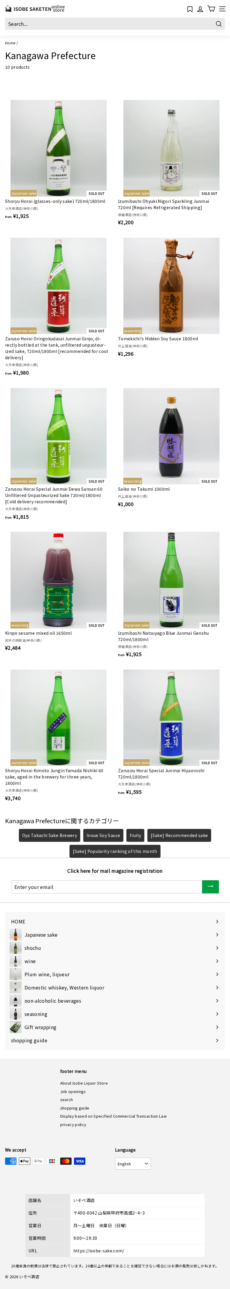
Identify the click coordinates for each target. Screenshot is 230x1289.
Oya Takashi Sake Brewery (49, 835)
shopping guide (75, 1108)
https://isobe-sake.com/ (98, 1251)
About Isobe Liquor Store (84, 1083)
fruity (135, 835)
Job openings (73, 1091)
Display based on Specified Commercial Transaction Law (113, 1116)
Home (10, 42)
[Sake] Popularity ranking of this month (115, 851)
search (66, 1099)
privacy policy (73, 1124)
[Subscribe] (210, 887)
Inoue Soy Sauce (103, 835)
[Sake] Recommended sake (179, 835)
